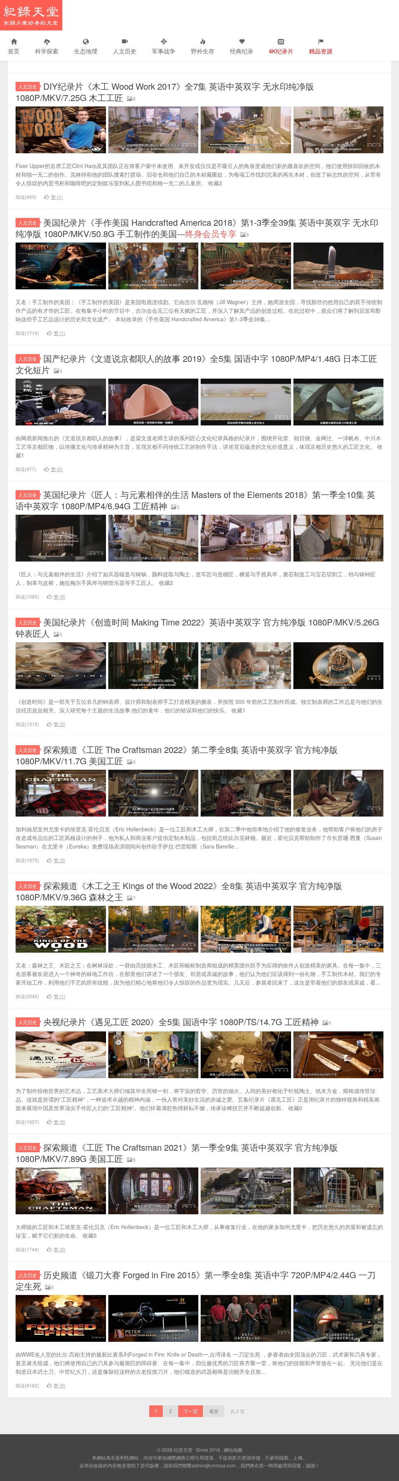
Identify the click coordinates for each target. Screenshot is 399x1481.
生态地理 (85, 51)
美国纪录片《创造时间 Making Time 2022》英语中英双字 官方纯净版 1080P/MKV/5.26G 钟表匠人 (197, 627)
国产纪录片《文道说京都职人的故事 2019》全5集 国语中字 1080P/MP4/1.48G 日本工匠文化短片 (196, 364)
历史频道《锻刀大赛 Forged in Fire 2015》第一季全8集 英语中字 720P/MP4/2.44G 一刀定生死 (196, 1280)
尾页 (214, 1411)
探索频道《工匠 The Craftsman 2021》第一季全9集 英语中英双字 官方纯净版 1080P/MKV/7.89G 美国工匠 (177, 1152)
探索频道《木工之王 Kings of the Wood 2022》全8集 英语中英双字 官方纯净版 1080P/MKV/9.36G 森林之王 (179, 891)
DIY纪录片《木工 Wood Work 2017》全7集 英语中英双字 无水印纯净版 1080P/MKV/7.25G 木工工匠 (165, 91)
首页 (13, 51)
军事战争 (163, 51)
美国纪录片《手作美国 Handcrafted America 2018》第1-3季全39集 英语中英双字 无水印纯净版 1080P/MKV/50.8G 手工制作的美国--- (197, 227)
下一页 (191, 1411)
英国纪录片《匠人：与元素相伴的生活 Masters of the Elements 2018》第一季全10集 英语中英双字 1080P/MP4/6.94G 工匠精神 (195, 500)
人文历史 (124, 51)
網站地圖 (233, 1449)
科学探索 (46, 51)
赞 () (57, 196)
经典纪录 (241, 51)
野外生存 (202, 51)
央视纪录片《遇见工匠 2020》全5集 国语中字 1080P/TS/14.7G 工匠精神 (181, 1021)
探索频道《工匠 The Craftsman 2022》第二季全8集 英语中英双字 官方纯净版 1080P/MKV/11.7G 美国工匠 (177, 755)
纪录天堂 (31, 15)
